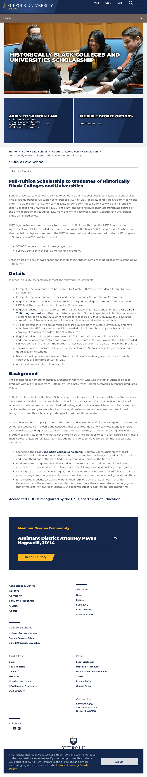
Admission (16, 595)
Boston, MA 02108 (86, 711)
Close (119, 761)
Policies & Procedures (87, 666)
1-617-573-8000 (84, 704)
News (79, 595)
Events (80, 600)
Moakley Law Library (20, 681)
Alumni (13, 605)
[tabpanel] (38, 120)
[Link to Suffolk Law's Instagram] (19, 728)
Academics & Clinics (22, 585)
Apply (108, 2)
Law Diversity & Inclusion (81, 151)
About (56, 151)
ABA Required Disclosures (23, 686)
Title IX (79, 676)
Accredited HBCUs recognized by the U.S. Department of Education (64, 499)
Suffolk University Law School (25, 643)
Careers (14, 590)
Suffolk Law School (34, 151)
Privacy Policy (83, 681)
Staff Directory (84, 609)
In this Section (22, 171)
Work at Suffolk (84, 614)
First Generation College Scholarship (59, 451)
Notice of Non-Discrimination (92, 671)
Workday (14, 676)
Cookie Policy (83, 686)
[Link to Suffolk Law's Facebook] (10, 728)
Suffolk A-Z (82, 604)
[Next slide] (115, 539)
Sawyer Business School (22, 638)
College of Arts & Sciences (23, 633)
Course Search (17, 666)
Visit (96, 2)
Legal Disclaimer (85, 662)
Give (119, 2)
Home (13, 151)
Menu (7, 18)
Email (12, 662)
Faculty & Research (21, 600)
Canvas (13, 671)
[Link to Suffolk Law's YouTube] (14, 728)
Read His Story (35, 557)
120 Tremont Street (86, 707)
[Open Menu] (141, 2)
